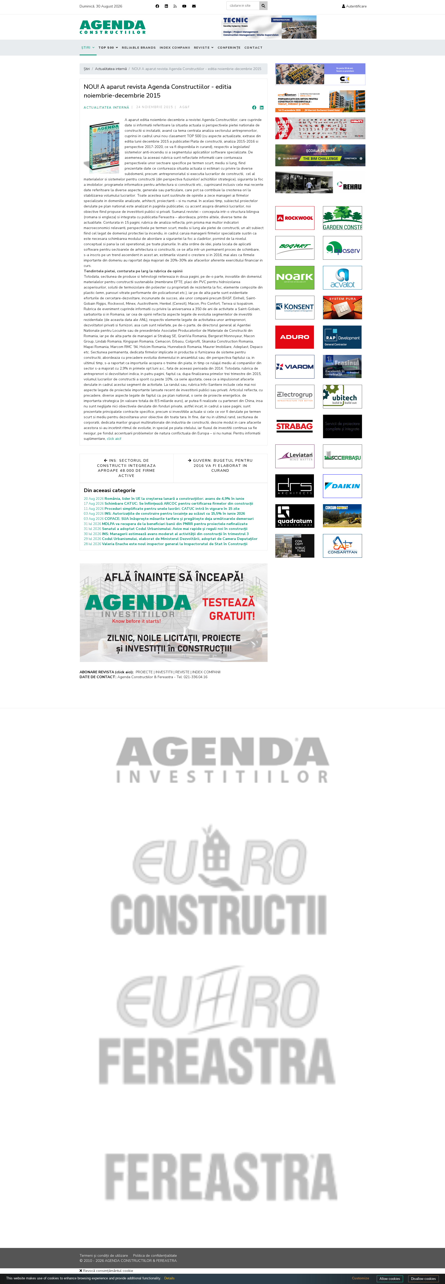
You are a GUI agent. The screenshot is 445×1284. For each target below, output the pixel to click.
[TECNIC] (268, 27)
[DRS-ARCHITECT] (295, 485)
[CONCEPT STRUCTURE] (295, 546)
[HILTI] (320, 128)
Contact (253, 48)
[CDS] (343, 426)
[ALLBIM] (320, 155)
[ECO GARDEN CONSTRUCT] (343, 218)
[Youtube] (184, 6)
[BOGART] (295, 248)
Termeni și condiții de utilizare (104, 1255)
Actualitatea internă (107, 108)
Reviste (202, 48)
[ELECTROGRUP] (295, 396)
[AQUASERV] (343, 248)
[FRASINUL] (343, 366)
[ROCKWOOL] (295, 218)
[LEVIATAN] (295, 456)
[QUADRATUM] (295, 516)
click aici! (114, 438)
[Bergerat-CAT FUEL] (343, 515)
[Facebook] (157, 6)
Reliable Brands (139, 48)
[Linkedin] (166, 6)
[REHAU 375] (320, 182)
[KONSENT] (295, 307)
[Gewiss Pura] (343, 307)
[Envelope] (194, 6)
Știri (86, 48)
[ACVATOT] (343, 278)
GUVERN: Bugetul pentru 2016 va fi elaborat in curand (222, 465)
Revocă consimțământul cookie (107, 1270)
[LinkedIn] (261, 108)
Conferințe (229, 48)
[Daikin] (343, 486)
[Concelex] (320, 74)
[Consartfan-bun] (343, 546)
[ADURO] (295, 337)
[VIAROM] (295, 367)
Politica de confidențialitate (155, 1255)
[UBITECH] (343, 396)
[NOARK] (295, 278)
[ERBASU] (343, 456)
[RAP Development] (343, 337)
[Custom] (175, 6)
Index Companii (175, 48)
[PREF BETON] (320, 101)
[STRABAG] (295, 426)
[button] (354, 6)
